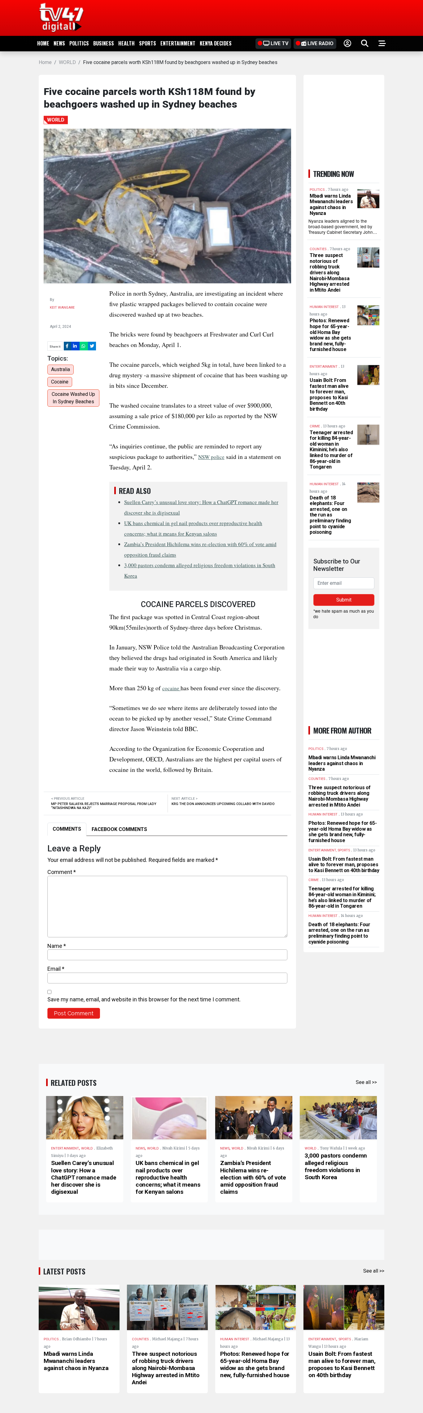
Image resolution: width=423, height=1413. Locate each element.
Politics (79, 43)
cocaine (171, 688)
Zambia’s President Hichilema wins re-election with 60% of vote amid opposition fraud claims (253, 1177)
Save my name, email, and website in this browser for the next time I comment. (144, 999)
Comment (61, 872)
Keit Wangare (62, 308)
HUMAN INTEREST (234, 1339)
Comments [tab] (67, 829)
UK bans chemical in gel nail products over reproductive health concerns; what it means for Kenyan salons (168, 1177)
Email (55, 969)
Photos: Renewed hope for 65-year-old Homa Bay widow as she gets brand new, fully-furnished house (330, 335)
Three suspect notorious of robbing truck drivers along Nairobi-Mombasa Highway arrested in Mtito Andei (329, 272)
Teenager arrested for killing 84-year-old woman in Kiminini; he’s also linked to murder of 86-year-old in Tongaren (331, 450)
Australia (60, 369)
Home (43, 43)
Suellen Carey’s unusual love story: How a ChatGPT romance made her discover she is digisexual (83, 1177)
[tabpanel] (167, 931)
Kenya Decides (216, 43)
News (59, 43)
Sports (147, 43)
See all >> (366, 1082)
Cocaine (59, 382)
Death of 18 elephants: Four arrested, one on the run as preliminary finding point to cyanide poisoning (330, 515)
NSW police (211, 456)
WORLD (67, 62)
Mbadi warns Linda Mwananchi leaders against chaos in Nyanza (331, 204)
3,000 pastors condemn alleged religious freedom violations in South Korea (336, 1166)
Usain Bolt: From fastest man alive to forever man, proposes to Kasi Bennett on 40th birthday (329, 394)
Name (56, 946)
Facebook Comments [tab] (119, 829)
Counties (140, 1339)
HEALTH (126, 43)
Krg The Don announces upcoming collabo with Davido (223, 804)
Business (103, 43)
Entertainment (177, 43)
